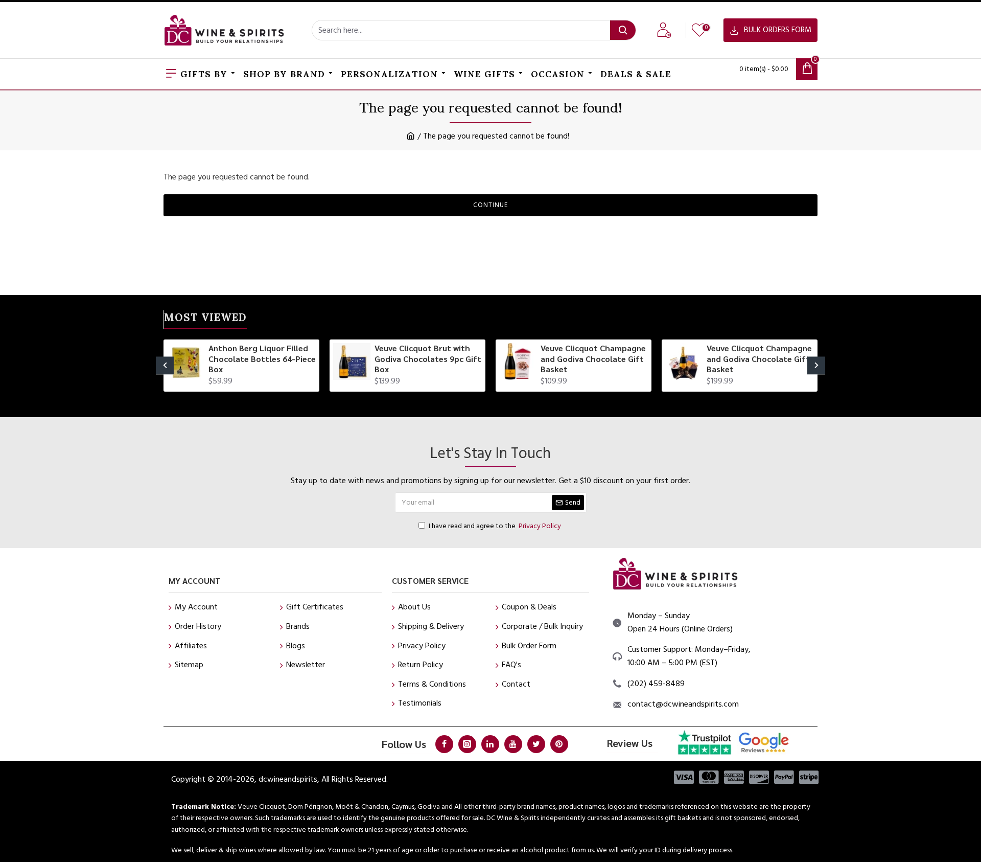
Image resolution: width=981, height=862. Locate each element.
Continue (490, 205)
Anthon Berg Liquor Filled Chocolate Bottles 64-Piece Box (262, 359)
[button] (165, 365)
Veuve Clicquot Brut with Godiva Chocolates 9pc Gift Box (428, 359)
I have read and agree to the (495, 526)
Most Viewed (205, 319)
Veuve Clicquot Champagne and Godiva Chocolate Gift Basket (593, 359)
